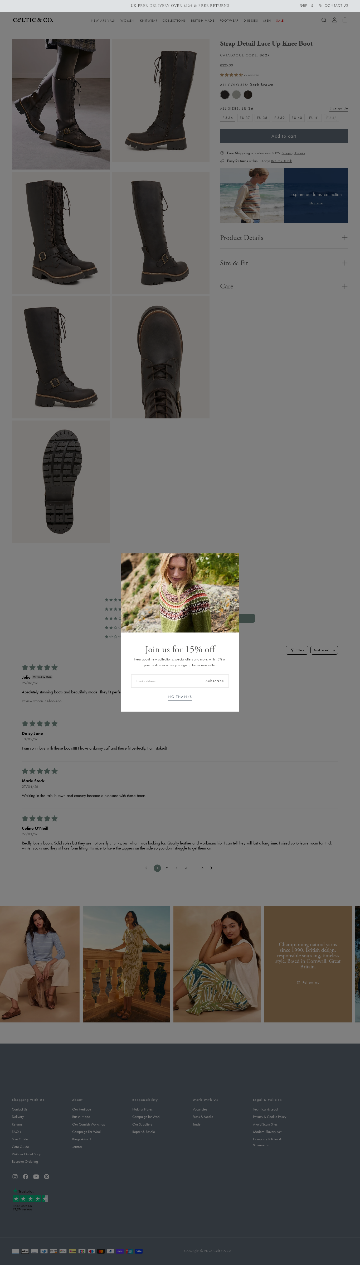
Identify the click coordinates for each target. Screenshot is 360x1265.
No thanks (180, 696)
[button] (307, 5)
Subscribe (215, 681)
